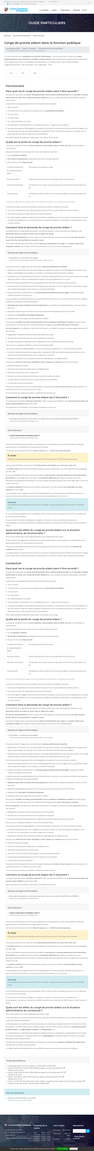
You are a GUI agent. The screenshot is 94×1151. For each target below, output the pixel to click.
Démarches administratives (22, 36)
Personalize (73, 1148)
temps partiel (48, 1036)
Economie (76, 10)
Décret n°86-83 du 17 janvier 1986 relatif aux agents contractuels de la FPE (35, 1068)
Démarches (57, 1133)
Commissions (64, 10)
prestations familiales (55, 111)
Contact (67, 1139)
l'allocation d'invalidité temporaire (31, 315)
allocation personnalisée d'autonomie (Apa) (52, 292)
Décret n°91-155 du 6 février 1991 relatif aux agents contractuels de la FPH (35, 1077)
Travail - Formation (29, 48)
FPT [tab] (22, 73)
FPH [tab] (34, 73)
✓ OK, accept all (62, 1148)
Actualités (56, 1139)
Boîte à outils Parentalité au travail (21, 1098)
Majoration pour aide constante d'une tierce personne (28, 305)
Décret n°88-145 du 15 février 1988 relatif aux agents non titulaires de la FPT (36, 1072)
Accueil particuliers (13, 48)
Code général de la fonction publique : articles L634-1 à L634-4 (31, 1066)
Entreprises (56, 1130)
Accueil (8, 36)
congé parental (46, 1029)
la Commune (43, 10)
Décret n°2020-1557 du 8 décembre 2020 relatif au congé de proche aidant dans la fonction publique (46, 1081)
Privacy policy (82, 1148)
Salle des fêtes (67, 1134)
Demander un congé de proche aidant (24, 258)
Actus (84, 10)
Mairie (54, 10)
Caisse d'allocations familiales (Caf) (24, 435)
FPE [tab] (11, 73)
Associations (66, 1130)
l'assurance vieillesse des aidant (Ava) (71, 1042)
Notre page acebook (78, 1137)
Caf (35, 404)
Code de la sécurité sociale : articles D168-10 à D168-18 (27, 1083)
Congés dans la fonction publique (50, 48)
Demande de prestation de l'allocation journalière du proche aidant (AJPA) (37, 419)
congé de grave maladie (29, 1029)
